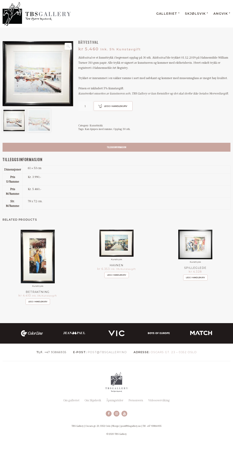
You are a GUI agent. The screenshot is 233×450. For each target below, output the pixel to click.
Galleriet (166, 14)
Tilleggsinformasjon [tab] (116, 147)
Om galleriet (71, 400)
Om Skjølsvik (93, 400)
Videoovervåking (159, 400)
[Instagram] (116, 414)
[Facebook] (109, 414)
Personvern (135, 400)
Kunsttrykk (96, 125)
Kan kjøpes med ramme (98, 129)
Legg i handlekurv (115, 106)
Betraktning (38, 292)
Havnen (116, 265)
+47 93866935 (56, 352)
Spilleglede (195, 268)
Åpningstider (114, 400)
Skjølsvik (195, 14)
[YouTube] (124, 414)
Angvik (220, 14)
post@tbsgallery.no (107, 352)
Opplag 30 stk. (121, 129)
